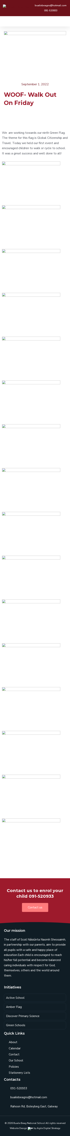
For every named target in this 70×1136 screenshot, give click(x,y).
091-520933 (18, 1088)
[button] (64, 21)
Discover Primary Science (22, 1016)
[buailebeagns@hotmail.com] (5, 1097)
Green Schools (15, 1025)
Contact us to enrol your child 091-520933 (35, 893)
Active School (15, 998)
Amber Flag (14, 1007)
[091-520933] (5, 1088)
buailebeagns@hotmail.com (28, 1097)
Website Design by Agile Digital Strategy (35, 1128)
